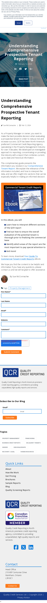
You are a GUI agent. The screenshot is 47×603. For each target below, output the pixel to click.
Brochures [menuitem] (10, 479)
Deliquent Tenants (33, 443)
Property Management (20, 288)
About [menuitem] (8, 469)
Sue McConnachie (9, 125)
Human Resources (27, 452)
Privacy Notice (23, 597)
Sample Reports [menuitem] (13, 483)
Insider (5, 447)
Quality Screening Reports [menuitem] (17, 490)
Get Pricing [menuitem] (10, 476)
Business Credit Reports (11, 443)
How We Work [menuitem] (12, 472)
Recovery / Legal (8, 452)
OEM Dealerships (20, 447)
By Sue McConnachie (19, 276)
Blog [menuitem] (7, 486)
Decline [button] (28, 23)
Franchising (30, 438)
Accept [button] (19, 23)
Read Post (23, 79)
